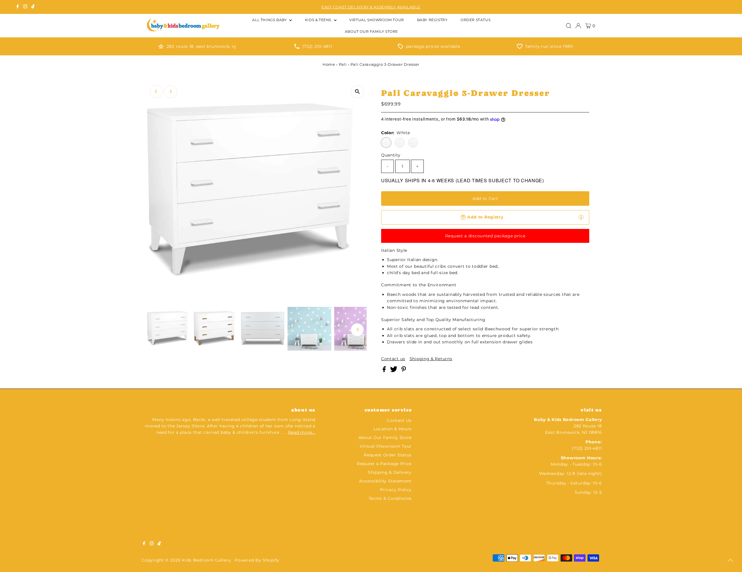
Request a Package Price (384, 463)
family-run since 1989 (549, 46)
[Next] (170, 91)
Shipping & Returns (431, 359)
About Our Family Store (385, 437)
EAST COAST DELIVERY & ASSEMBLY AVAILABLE (371, 7)
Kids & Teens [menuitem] (318, 20)
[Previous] (156, 91)
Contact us (393, 359)
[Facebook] (17, 7)
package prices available (433, 46)
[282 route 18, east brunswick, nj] (161, 47)
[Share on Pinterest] (403, 370)
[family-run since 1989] (520, 47)
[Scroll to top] (730, 560)
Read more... (301, 432)
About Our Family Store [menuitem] (371, 31)
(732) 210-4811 (317, 46)
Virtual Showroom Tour (386, 446)
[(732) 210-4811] (296, 47)
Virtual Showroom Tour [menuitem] (376, 20)
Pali (343, 64)
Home (329, 64)
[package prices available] (400, 47)
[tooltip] (581, 217)
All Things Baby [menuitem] (270, 20)
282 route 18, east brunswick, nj (201, 46)
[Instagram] (25, 7)
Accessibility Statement (385, 481)
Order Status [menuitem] (475, 20)
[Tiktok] (33, 7)
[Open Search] (568, 25)
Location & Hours (393, 428)
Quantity (391, 155)
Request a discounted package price (485, 235)
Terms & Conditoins (390, 498)
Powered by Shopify (256, 560)
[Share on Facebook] (385, 370)
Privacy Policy (396, 489)
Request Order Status (388, 455)
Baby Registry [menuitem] (432, 20)
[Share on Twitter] (394, 370)
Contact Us (399, 420)
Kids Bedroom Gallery (206, 560)
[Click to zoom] (357, 91)
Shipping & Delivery (390, 472)
